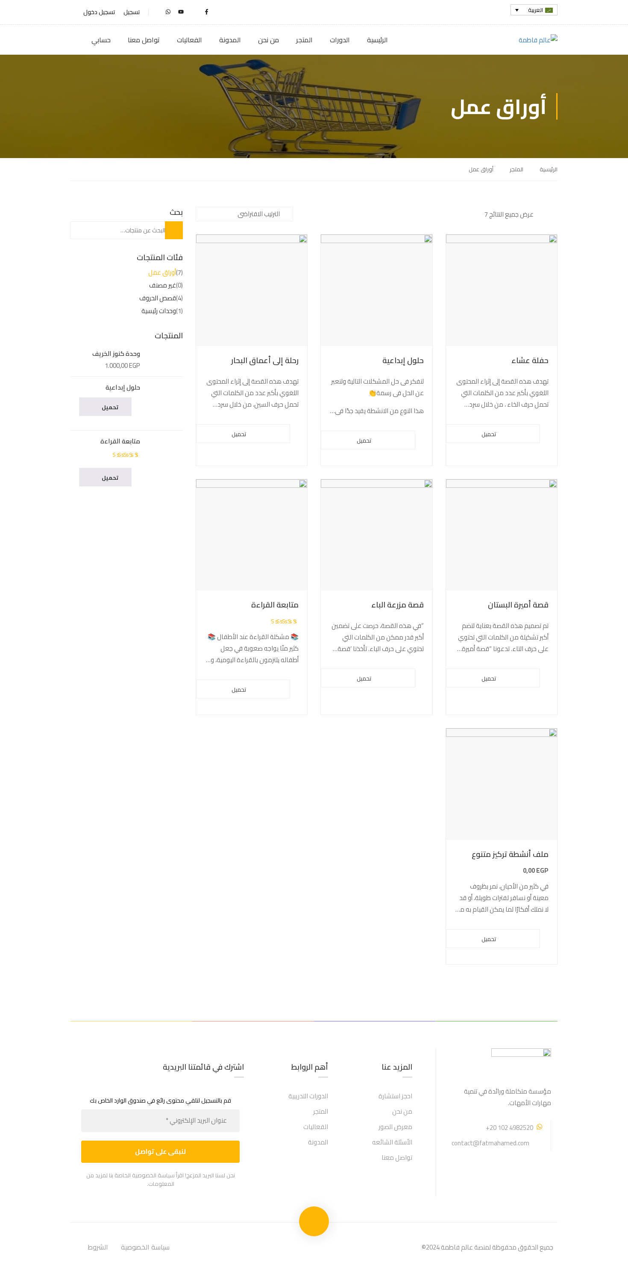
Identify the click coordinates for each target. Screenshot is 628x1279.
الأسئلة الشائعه (392, 1142)
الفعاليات (189, 39)
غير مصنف (162, 285)
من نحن (268, 39)
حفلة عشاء (530, 361)
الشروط (98, 1247)
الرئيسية (377, 39)
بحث (167, 230)
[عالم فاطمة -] (525, 40)
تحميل (488, 434)
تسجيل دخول (99, 12)
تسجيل (131, 12)
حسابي (101, 39)
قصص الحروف (157, 298)
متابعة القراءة (275, 605)
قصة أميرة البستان (518, 605)
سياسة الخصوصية (145, 1247)
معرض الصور (395, 1127)
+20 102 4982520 (509, 1127)
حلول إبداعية (403, 361)
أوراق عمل (162, 272)
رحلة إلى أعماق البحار (265, 361)
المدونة (230, 39)
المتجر (304, 39)
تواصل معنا (144, 39)
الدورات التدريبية (308, 1096)
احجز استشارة (395, 1096)
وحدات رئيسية (158, 311)
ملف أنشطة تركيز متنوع (510, 854)
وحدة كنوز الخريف (116, 353)
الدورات (340, 39)
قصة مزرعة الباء (397, 605)
